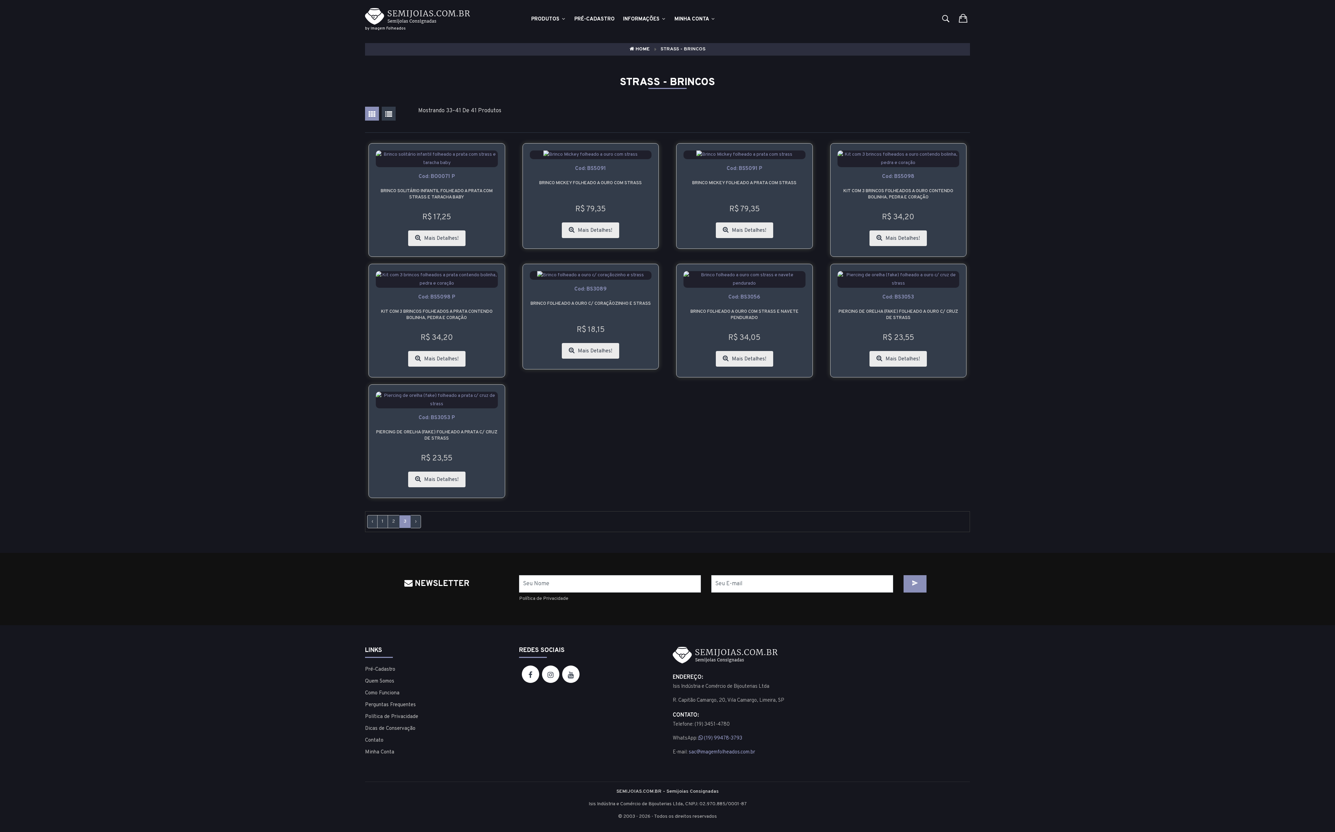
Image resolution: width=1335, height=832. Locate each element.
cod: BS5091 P (744, 168)
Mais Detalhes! (441, 238)
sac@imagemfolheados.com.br (722, 752)
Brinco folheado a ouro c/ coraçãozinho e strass (591, 304)
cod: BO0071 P (437, 176)
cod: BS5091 (590, 168)
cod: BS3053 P (437, 418)
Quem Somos (379, 681)
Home (642, 49)
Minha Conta (692, 19)
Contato (374, 740)
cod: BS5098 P (436, 297)
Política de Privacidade (543, 599)
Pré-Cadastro (380, 669)
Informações (642, 19)
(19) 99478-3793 (722, 738)
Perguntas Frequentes (390, 705)
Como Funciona (382, 693)
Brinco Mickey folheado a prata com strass (744, 183)
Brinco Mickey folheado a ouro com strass (590, 183)
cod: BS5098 (898, 176)
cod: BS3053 (898, 297)
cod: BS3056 (744, 297)
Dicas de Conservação (390, 728)
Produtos (546, 19)
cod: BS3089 (590, 289)
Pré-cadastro (594, 19)
